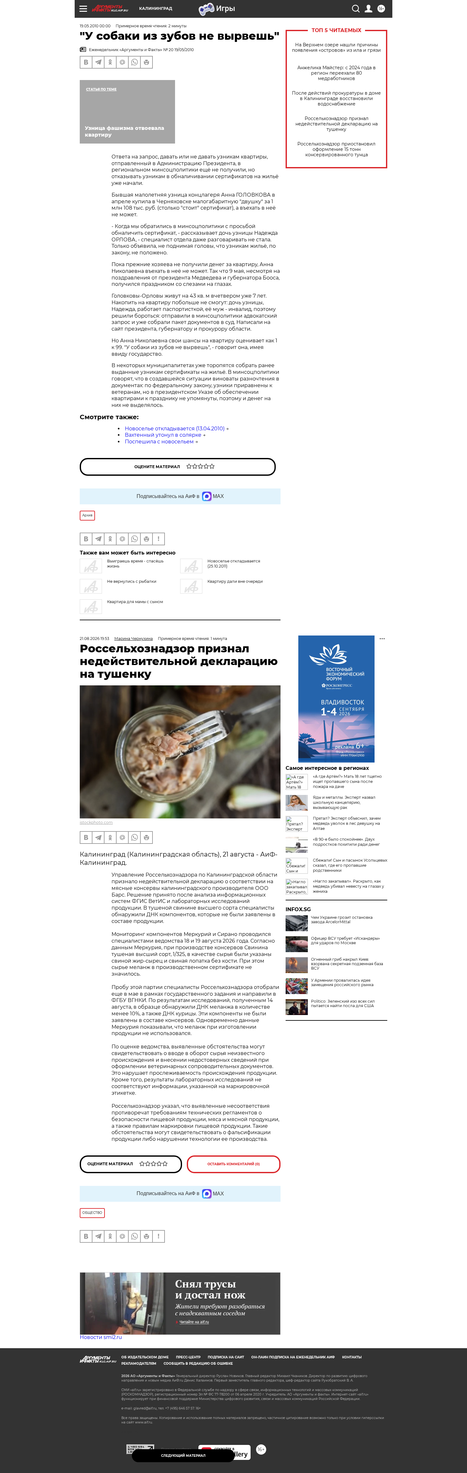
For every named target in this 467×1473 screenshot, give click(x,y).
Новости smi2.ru (101, 1337)
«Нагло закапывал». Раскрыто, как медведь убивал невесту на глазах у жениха (348, 886)
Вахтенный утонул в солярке (163, 435)
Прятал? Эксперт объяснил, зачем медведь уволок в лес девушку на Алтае (347, 823)
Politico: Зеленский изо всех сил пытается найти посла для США (343, 1003)
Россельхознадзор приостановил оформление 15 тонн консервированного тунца (336, 149)
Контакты (352, 1357)
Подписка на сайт (226, 1357)
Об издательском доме (145, 1357)
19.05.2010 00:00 (95, 26)
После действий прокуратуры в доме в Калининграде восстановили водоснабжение (336, 99)
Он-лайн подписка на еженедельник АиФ (293, 1357)
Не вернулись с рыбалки (131, 581)
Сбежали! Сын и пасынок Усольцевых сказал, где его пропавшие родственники (350, 865)
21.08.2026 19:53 (94, 638)
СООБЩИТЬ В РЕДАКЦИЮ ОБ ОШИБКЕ (198, 1364)
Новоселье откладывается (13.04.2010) (175, 429)
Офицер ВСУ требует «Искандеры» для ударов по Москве (345, 940)
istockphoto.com (96, 822)
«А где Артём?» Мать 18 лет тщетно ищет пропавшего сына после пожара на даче (347, 781)
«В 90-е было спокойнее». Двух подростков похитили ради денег (346, 842)
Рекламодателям (138, 1364)
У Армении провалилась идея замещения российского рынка (342, 982)
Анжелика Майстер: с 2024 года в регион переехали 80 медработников (336, 73)
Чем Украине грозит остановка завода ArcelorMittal (342, 919)
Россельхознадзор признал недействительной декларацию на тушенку (336, 124)
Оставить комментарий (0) (233, 1164)
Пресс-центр (188, 1357)
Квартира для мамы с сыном (135, 601)
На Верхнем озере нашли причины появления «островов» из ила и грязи (336, 47)
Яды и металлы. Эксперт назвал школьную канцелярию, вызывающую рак (344, 802)
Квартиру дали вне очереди (235, 581)
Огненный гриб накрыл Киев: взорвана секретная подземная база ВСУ (347, 964)
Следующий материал (183, 1456)
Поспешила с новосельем (159, 442)
